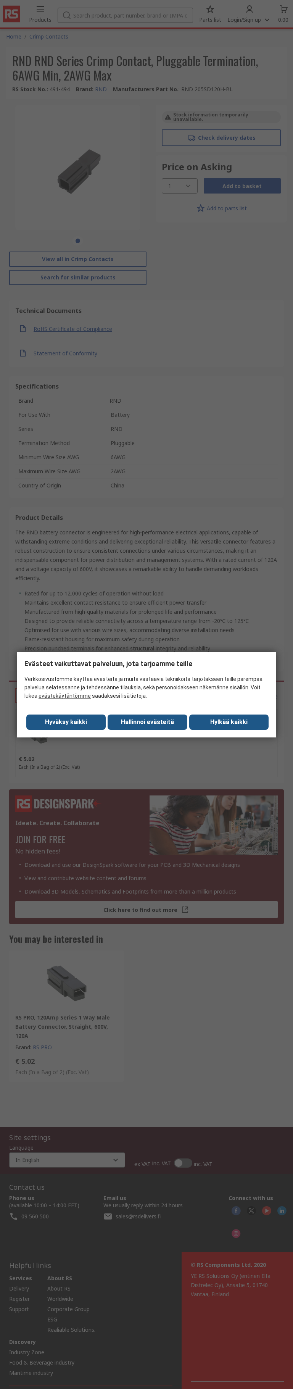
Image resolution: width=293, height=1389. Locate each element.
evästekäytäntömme (65, 696)
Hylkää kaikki (229, 722)
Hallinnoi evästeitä (147, 722)
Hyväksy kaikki (66, 722)
